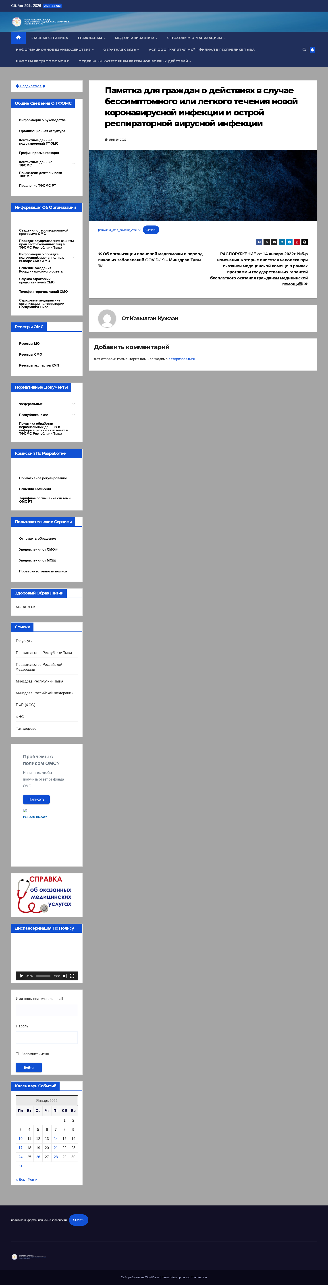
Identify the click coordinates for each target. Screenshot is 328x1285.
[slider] (43, 976)
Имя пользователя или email (39, 999)
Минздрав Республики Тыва (39, 681)
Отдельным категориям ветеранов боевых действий (134, 61)
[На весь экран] (72, 976)
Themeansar (199, 1277)
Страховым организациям (195, 38)
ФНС (20, 717)
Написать (36, 799)
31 (21, 1166)
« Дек (20, 1179)
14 (56, 1139)
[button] (304, 49)
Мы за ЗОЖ (25, 607)
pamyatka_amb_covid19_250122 (119, 230)
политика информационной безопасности (39, 1219)
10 (21, 1139)
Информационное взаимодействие (53, 50)
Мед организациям (135, 38)
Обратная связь (120, 50)
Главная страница (49, 38)
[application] (47, 963)
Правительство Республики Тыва (44, 653)
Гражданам (90, 38)
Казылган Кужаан (154, 318)
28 (56, 1157)
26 (38, 1157)
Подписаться (30, 86)
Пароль (22, 1026)
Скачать (150, 230)
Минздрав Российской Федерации (44, 693)
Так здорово (26, 728)
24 (21, 1157)
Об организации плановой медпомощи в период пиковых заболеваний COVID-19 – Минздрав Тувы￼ (150, 260)
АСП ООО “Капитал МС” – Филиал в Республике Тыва (202, 50)
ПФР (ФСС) (25, 705)
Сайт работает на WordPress (140, 1277)
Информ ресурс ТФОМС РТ (42, 61)
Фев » (32, 1179)
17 (21, 1148)
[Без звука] (65, 976)
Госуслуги (24, 641)
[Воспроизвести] (21, 976)
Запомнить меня (35, 1054)
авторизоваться (181, 359)
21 (56, 1148)
